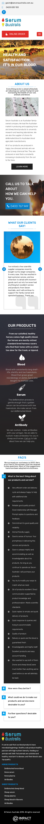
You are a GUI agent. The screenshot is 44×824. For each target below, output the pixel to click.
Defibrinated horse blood (14, 768)
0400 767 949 (19, 206)
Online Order (17, 34)
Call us (27, 438)
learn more (22, 166)
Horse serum (9, 772)
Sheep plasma (10, 796)
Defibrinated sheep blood (14, 789)
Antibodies (8, 780)
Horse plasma (9, 776)
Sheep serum (9, 792)
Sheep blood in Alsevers (13, 800)
